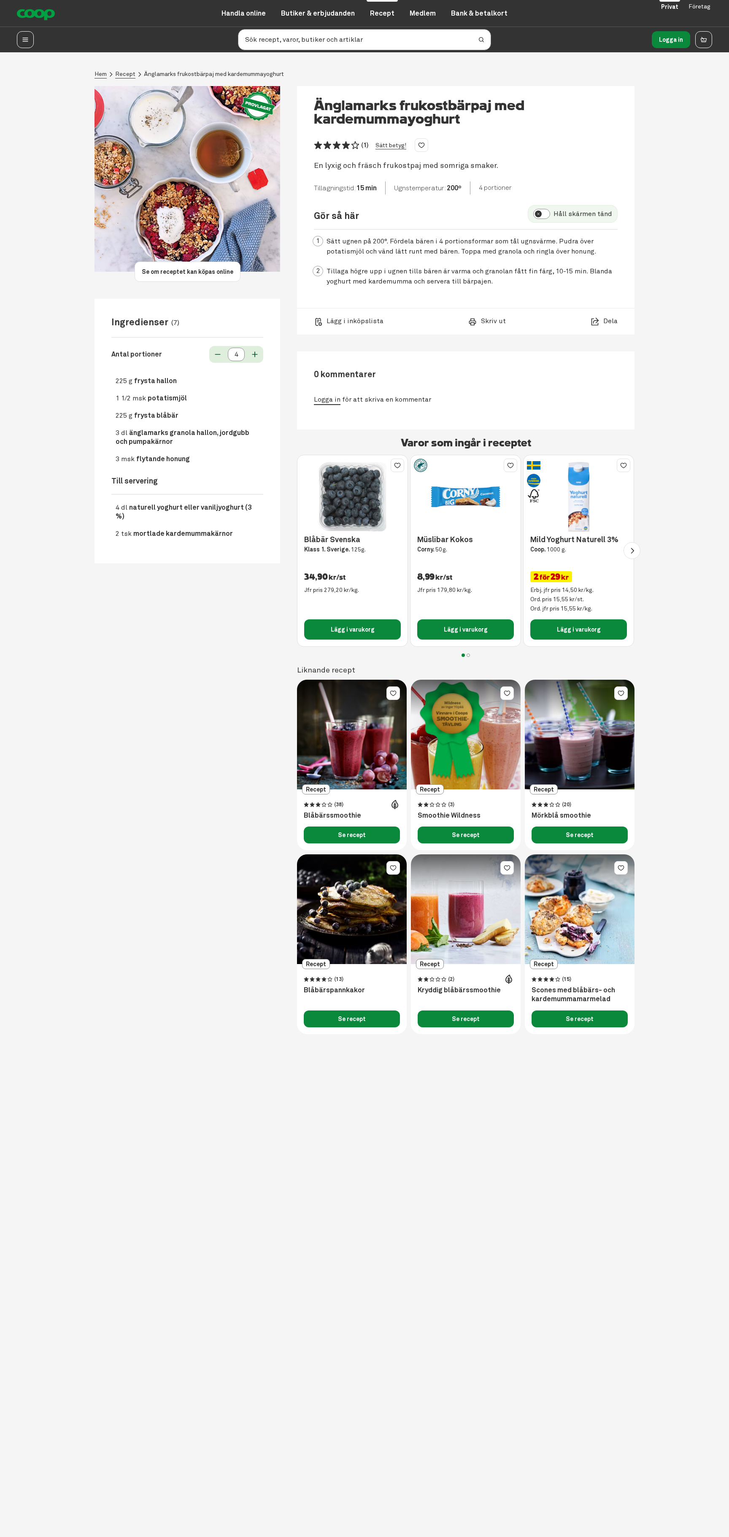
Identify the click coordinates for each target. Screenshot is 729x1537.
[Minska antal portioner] (217, 354)
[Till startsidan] (36, 13)
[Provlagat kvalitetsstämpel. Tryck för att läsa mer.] (258, 106)
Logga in (671, 39)
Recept (125, 74)
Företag (699, 6)
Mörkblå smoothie (561, 815)
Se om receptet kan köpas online (187, 272)
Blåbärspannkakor (334, 990)
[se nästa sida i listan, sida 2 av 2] (632, 550)
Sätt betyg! (390, 145)
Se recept (352, 835)
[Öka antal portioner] (254, 354)
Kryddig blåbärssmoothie (459, 990)
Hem (100, 74)
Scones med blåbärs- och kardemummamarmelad (573, 994)
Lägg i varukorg (353, 629)
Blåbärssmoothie (332, 815)
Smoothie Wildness (449, 815)
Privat (669, 7)
